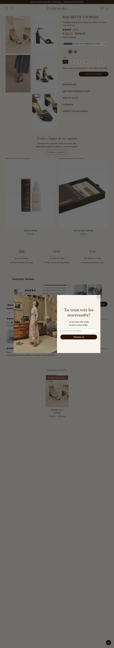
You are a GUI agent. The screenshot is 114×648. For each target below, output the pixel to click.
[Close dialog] (98, 297)
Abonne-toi (78, 337)
